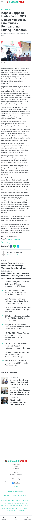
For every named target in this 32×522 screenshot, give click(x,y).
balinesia (16, 503)
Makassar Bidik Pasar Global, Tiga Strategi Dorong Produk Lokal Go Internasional (19, 382)
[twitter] (18, 246)
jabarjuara (6, 508)
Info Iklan (16, 468)
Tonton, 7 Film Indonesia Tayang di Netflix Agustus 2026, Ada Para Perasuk (15, 292)
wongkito (25, 498)
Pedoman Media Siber (16, 474)
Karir (16, 470)
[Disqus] (16, 431)
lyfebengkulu (10, 510)
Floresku (14, 495)
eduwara (15, 508)
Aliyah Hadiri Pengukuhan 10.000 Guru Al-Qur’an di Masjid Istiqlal (18, 402)
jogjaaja (23, 495)
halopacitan (14, 505)
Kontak (16, 472)
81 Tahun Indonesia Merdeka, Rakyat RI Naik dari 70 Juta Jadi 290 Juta (17, 318)
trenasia (6, 495)
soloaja (25, 500)
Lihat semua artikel (13, 255)
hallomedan (16, 500)
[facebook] (11, 246)
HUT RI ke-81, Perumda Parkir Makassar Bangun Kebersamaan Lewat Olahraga (17, 346)
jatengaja (23, 508)
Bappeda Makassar (14, 239)
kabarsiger (15, 498)
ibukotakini (24, 505)
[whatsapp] (14, 246)
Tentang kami (16, 464)
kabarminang (5, 498)
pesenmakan (21, 510)
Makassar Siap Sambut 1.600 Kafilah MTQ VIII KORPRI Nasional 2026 (20, 392)
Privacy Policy (16, 479)
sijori (24, 503)
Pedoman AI (16, 476)
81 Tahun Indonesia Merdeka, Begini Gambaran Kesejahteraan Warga (17, 354)
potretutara (5, 500)
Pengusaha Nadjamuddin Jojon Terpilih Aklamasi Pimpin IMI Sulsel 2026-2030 (17, 326)
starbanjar (7, 503)
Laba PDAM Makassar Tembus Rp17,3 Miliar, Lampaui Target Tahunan (18, 309)
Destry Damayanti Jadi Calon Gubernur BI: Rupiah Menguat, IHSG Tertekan (17, 284)
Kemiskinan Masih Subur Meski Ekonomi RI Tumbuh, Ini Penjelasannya (17, 363)
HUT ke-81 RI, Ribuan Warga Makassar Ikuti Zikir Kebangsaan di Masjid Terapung (17, 336)
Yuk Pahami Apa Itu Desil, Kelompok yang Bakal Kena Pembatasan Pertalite (16, 301)
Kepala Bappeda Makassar (10, 243)
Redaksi (16, 466)
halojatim (4, 505)
